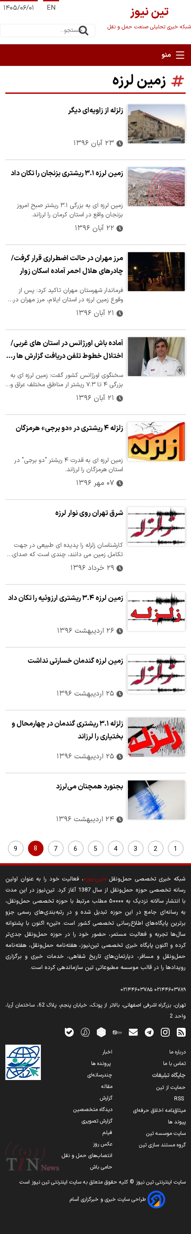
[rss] (181, 1032)
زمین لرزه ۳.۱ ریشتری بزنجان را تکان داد (67, 173)
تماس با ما (174, 1064)
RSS (180, 1099)
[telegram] (149, 1032)
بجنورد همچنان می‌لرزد (89, 786)
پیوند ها (177, 1122)
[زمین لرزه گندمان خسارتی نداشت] (156, 674)
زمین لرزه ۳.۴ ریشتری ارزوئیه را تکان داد (65, 598)
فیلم (107, 1133)
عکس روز (102, 1144)
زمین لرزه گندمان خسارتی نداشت (75, 661)
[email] (133, 1032)
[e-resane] (23, 1062)
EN (51, 8)
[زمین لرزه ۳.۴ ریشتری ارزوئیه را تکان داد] (156, 611)
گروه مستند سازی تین (162, 1145)
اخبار (107, 1052)
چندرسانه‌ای (100, 1075)
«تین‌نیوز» (95, 879)
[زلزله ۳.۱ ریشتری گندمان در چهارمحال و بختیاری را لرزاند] (156, 737)
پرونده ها (101, 1064)
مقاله (106, 1087)
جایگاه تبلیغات (169, 1075)
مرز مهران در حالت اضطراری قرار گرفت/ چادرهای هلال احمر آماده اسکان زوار (67, 265)
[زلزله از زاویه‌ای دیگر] (156, 123)
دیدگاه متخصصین (92, 1110)
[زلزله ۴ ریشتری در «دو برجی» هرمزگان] (156, 441)
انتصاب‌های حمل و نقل (87, 1156)
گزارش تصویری (97, 1121)
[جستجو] (83, 30)
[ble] (69, 1032)
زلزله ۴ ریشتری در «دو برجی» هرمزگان (69, 428)
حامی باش (101, 1167)
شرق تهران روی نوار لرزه (89, 513)
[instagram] (165, 1032)
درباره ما (177, 1052)
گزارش (106, 1098)
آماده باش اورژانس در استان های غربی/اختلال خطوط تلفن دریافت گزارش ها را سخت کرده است (67, 351)
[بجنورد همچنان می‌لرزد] (156, 799)
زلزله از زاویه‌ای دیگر (95, 110)
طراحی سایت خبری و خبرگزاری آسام (108, 1199)
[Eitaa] (117, 1032)
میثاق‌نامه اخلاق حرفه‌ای (159, 1111)
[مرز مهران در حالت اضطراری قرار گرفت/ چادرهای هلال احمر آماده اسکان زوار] (156, 271)
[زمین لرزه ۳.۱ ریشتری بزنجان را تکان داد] (156, 186)
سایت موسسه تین (166, 1134)
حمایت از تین (171, 1088)
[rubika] (101, 1032)
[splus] (85, 1032)
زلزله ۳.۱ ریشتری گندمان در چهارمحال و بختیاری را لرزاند (67, 730)
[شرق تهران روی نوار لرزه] (156, 526)
